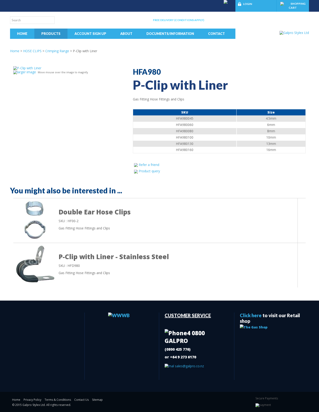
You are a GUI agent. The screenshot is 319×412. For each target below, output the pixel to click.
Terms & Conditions (58, 400)
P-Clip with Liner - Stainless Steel (114, 256)
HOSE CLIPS (32, 51)
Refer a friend (149, 164)
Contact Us (81, 400)
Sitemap (97, 400)
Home (22, 34)
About (126, 34)
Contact (216, 34)
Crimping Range (57, 51)
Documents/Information (170, 34)
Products (50, 34)
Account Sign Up (90, 34)
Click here (251, 315)
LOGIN (247, 4)
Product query (149, 171)
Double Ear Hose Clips (95, 211)
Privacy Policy (32, 400)
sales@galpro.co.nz (189, 366)
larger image (26, 72)
